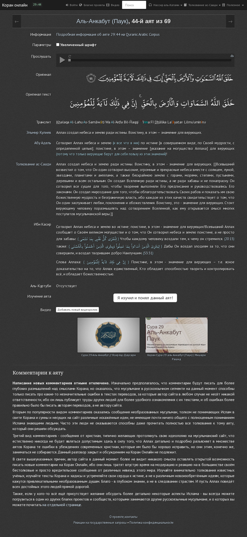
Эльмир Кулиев (39, 132)
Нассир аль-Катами (165, 5)
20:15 (229, 238)
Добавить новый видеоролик (77, 309)
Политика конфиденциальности (151, 523)
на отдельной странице (61, 504)
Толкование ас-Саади (202, 5)
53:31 (148, 253)
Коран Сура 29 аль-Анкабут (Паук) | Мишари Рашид (176, 355)
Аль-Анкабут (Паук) (102, 21)
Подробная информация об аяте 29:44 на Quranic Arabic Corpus (108, 34)
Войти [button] (73, 5)
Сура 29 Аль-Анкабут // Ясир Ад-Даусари (108, 355)
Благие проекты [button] (93, 5)
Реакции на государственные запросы (100, 523)
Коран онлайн (14, 5)
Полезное (233, 5)
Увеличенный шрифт (78, 44)
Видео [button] (114, 5)
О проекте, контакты (123, 517)
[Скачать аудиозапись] (232, 56)
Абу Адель (42, 142)
